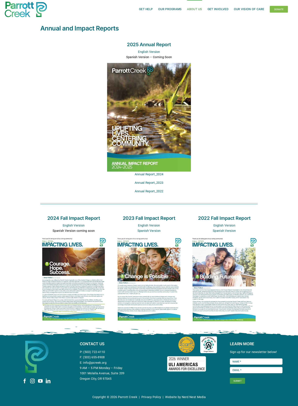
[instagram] (32, 381)
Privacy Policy (151, 397)
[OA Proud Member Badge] (208, 338)
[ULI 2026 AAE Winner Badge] (186, 358)
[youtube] (40, 381)
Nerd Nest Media (194, 397)
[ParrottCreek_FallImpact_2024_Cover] (73, 238)
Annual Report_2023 (149, 183)
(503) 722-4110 (94, 352)
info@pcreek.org (94, 362)
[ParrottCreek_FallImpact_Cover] (149, 238)
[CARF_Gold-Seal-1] (186, 338)
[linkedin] (48, 381)
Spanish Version (149, 231)
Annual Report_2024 (149, 174)
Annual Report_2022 (149, 191)
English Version (149, 52)
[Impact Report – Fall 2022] (224, 238)
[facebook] (24, 381)
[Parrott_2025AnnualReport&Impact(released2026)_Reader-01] (149, 64)
